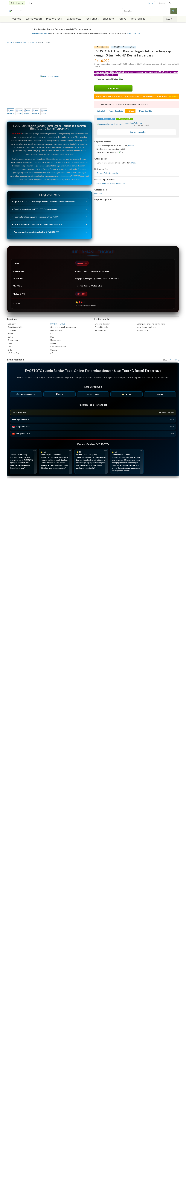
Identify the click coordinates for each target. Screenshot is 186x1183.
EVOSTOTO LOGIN (34, 19)
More (152, 19)
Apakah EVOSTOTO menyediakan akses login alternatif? (38, 224)
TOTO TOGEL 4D (138, 19)
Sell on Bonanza (17, 3)
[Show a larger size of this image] (10, 112)
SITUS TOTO (108, 19)
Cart (170, 3)
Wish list (101, 111)
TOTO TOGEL (33, 42)
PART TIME (174, 360)
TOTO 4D (122, 19)
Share (131, 111)
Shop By (169, 19)
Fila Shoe (98, 194)
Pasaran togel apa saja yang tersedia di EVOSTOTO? (36, 217)
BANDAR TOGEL (74, 19)
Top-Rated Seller (106, 119)
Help (30, 3)
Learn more (173, 96)
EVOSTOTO (16, 19)
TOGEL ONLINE (92, 19)
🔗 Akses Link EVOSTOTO (26, 394)
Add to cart (113, 88)
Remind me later (116, 111)
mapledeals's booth (40, 33)
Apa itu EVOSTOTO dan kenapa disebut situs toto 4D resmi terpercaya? (44, 201)
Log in (151, 3)
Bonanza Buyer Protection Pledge (111, 183)
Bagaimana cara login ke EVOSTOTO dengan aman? (36, 209)
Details (131, 145)
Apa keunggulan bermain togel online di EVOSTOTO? (36, 232)
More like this (145, 111)
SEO (165, 360)
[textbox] (146, 11)
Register (162, 3)
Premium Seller (125, 119)
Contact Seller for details (107, 173)
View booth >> (133, 33)
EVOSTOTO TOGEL (54, 19)
